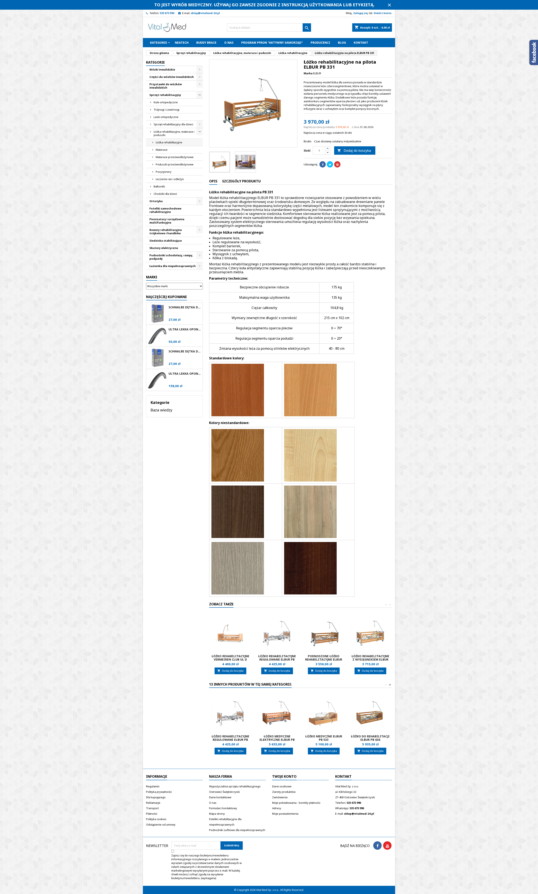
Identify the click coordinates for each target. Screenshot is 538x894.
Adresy (276, 808)
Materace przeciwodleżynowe (175, 157)
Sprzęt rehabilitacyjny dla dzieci (173, 124)
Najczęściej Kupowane (166, 297)
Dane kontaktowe (220, 797)
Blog (342, 43)
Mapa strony (217, 813)
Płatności (151, 813)
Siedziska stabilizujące (165, 240)
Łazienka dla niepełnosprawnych (172, 266)
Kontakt (361, 43)
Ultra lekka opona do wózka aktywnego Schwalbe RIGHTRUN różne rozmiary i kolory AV (185, 329)
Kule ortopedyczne (166, 102)
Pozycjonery (163, 172)
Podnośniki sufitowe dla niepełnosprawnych (237, 830)
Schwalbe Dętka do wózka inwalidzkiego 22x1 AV (185, 351)
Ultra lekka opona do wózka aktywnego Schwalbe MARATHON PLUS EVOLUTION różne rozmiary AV (185, 373)
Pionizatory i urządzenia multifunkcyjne (166, 220)
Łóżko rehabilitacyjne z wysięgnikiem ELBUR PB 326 (370, 659)
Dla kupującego (156, 797)
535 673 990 (167, 13)
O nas (228, 43)
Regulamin (153, 786)
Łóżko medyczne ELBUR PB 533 (323, 738)
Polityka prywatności (159, 792)
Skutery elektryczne (163, 248)
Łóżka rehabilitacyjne (169, 142)
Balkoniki (159, 186)
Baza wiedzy (161, 409)
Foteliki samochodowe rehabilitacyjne (165, 210)
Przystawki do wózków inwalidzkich (165, 85)
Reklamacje (153, 803)
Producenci (320, 43)
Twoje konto (284, 776)
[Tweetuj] (330, 164)
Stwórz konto (383, 13)
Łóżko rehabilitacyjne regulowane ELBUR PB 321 (277, 659)
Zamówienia (279, 797)
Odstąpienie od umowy (160, 824)
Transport (152, 808)
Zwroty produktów (283, 792)
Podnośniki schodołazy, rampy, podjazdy (171, 256)
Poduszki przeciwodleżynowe (175, 164)
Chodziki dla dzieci (165, 194)
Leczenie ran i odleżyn (170, 179)
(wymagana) (206, 866)
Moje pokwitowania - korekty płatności (296, 803)
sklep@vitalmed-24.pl (205, 13)
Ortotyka (156, 201)
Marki (151, 277)
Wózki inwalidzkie (162, 69)
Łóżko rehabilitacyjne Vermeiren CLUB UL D (230, 657)
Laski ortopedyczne (166, 117)
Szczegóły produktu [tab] (241, 181)
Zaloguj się (360, 13)
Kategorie (158, 43)
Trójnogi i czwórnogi (166, 109)
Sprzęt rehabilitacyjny (165, 95)
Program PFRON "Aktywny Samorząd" (272, 43)
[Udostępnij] (322, 164)
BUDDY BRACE (206, 43)
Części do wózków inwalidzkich (171, 77)
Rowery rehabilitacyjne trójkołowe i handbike (165, 231)
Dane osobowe (281, 786)
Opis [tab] (213, 181)
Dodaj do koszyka (354, 150)
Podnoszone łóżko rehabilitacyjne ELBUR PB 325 (323, 659)
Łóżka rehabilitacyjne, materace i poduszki (174, 133)
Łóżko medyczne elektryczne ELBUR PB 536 (277, 739)
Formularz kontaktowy (223, 808)
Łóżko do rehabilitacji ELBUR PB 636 (370, 738)
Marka (308, 73)
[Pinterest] (337, 164)
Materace (161, 150)
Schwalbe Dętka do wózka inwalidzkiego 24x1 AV (185, 307)
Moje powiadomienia (285, 813)
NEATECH (182, 43)
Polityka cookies (156, 819)
